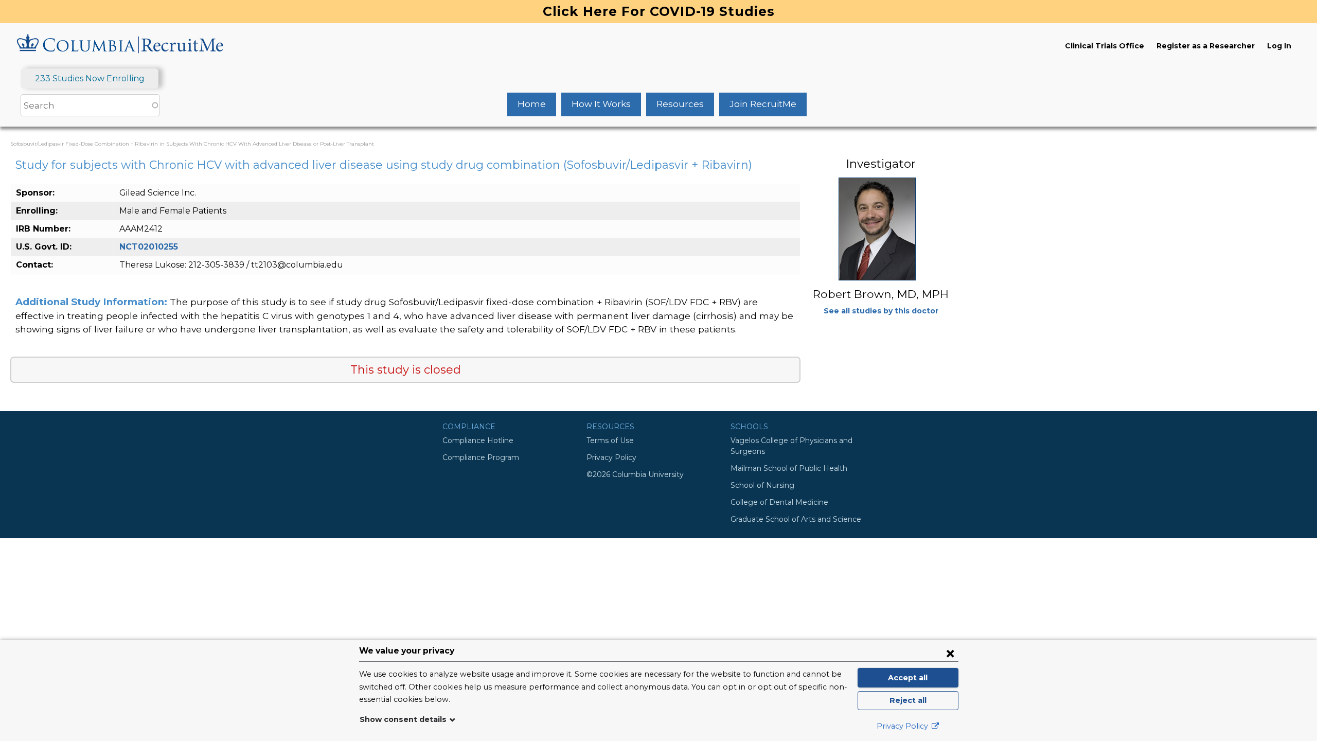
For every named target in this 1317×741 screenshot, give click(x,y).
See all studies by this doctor (881, 310)
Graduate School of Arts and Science (796, 519)
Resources (680, 104)
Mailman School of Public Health (789, 468)
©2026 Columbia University (635, 474)
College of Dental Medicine (779, 502)
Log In (1279, 45)
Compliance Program (480, 457)
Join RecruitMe (762, 104)
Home (532, 104)
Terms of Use (610, 440)
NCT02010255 (148, 247)
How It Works (601, 104)
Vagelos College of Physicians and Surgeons (791, 446)
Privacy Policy (611, 457)
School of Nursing (762, 485)
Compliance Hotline (477, 440)
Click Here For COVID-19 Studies (659, 11)
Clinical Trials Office (1104, 45)
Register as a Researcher (1205, 45)
